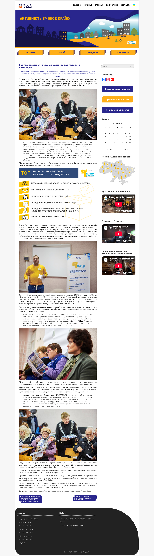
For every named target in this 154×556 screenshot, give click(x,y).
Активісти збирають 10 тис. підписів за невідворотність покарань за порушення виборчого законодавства (30, 499)
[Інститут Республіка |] (35, 5)
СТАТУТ (22, 543)
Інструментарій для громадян (72, 525)
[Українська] (134, 5)
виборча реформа (57, 491)
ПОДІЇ (62, 52)
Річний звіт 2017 (26, 533)
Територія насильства (117, 109)
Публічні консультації (117, 99)
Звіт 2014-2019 (25, 536)
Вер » (126, 149)
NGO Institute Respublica (81, 552)
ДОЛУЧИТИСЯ (112, 5)
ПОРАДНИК (92, 52)
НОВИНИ (30, 52)
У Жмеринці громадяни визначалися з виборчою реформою (83, 498)
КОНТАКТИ (125, 5)
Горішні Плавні (86, 491)
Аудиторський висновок (28, 519)
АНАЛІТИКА (123, 52)
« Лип (109, 149)
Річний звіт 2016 (26, 529)
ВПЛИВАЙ (99, 5)
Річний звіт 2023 (26, 539)
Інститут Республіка (30, 491)
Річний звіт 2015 (26, 526)
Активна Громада (44, 491)
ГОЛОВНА (77, 5)
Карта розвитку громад (117, 88)
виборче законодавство (72, 491)
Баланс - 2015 (25, 522)
